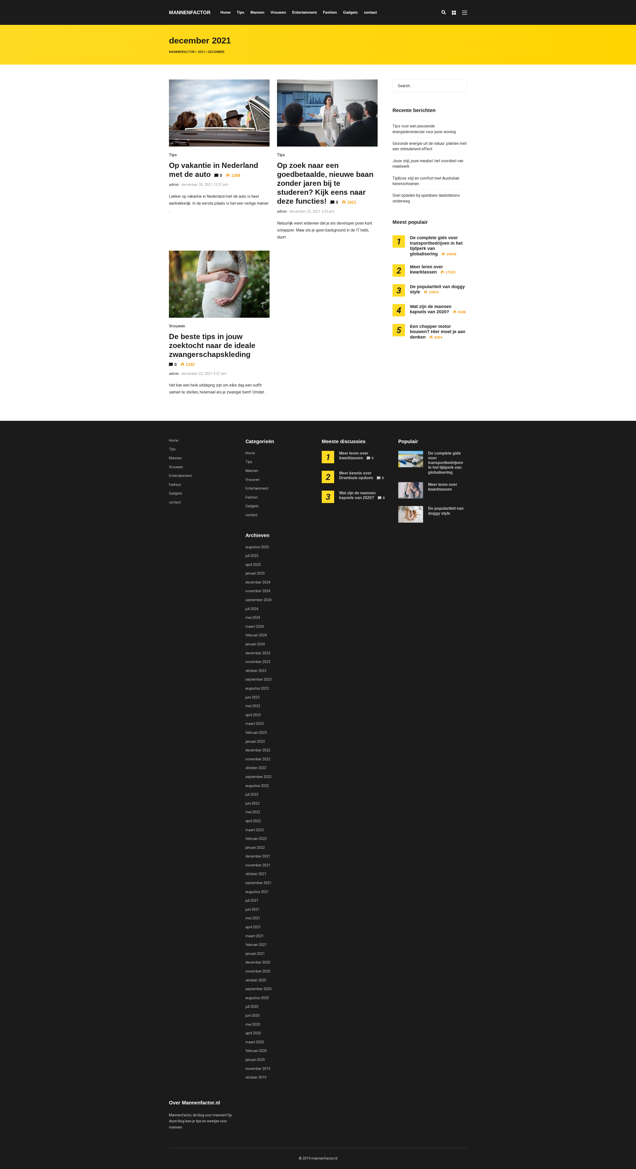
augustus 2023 (257, 688)
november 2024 (257, 591)
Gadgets (350, 12)
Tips (240, 12)
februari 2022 (256, 839)
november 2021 (257, 865)
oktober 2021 (255, 874)
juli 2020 (251, 1007)
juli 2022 (251, 794)
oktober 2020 (255, 980)
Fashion (330, 12)
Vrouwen (278, 12)
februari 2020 (256, 1051)
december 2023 (257, 653)
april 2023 (253, 715)
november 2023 (257, 662)
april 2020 (253, 1033)
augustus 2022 (257, 786)
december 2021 (257, 856)
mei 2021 (252, 918)
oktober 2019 (255, 1077)
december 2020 (257, 962)
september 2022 (258, 777)
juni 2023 (252, 697)
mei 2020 (252, 1024)
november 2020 (257, 971)
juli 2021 (251, 900)
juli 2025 (251, 556)
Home (225, 12)
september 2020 (258, 989)
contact (370, 12)
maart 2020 (254, 1042)
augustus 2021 (257, 892)
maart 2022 (254, 830)
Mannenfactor (189, 12)
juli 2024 (251, 609)
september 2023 (258, 679)
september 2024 (258, 600)
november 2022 (257, 759)
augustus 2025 (257, 547)
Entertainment (304, 12)
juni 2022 (252, 803)
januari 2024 (255, 644)
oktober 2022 (255, 768)
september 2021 (258, 883)
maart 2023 (254, 724)
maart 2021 (254, 936)
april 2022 (253, 821)
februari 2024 (256, 635)
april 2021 (253, 927)
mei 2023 (252, 706)
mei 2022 (252, 812)
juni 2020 (252, 1015)
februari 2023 (256, 733)
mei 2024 (252, 618)
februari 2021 (256, 945)
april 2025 (253, 565)
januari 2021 (255, 954)
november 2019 (257, 1069)
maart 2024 (254, 626)
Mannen (257, 12)
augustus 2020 (257, 998)
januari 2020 (255, 1060)
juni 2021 (252, 909)
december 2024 (257, 582)
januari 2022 (255, 848)
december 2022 (257, 750)
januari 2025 (255, 573)
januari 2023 (255, 741)
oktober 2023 (255, 671)
